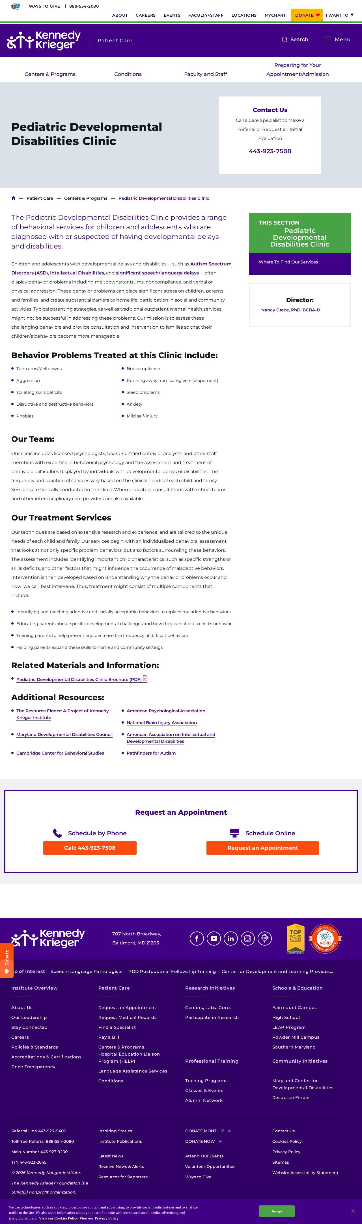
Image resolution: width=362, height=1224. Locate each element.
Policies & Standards (34, 1047)
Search (299, 40)
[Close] (353, 1211)
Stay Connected (29, 1027)
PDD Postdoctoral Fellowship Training (172, 971)
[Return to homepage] (44, 40)
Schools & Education (297, 988)
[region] (181, 1211)
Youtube (214, 938)
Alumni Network (204, 1100)
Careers (146, 15)
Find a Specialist (117, 1027)
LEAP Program (289, 1027)
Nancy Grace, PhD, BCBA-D (290, 310)
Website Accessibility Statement (305, 1172)
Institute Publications (120, 1141)
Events (172, 15)
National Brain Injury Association (162, 722)
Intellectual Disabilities (77, 273)
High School (286, 1017)
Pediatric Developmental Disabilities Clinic (299, 237)
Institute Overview (34, 988)
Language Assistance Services (133, 1071)
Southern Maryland (294, 1047)
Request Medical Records (127, 1017)
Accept (277, 1211)
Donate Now (200, 1141)
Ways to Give (44, 6)
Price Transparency (33, 1066)
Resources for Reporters (123, 1176)
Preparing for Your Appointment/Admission (297, 69)
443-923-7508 (270, 151)
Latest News (110, 1156)
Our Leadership (29, 1017)
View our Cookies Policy (58, 1218)
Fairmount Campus (294, 1007)
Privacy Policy (286, 1151)
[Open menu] (328, 38)
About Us (22, 1007)
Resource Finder (291, 1097)
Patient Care (40, 198)
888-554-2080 (84, 6)
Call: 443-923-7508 (90, 848)
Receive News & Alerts (121, 1166)
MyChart (275, 15)
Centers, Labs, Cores (208, 1007)
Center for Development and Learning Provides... (277, 971)
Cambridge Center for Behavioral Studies (60, 753)
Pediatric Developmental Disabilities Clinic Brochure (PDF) (79, 679)
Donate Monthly (204, 1130)
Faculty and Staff (205, 74)
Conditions (128, 74)
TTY (28, 1162)
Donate (304, 15)
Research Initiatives (210, 988)
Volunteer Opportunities (210, 1166)
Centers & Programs (50, 74)
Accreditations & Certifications (46, 1057)
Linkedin (231, 938)
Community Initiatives (300, 1061)
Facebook (197, 938)
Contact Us (283, 1130)
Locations (244, 15)
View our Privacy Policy (98, 1218)
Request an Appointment (262, 848)
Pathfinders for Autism (151, 753)
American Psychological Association (166, 710)
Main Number (39, 1151)
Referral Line (38, 1130)
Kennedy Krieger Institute (13, 198)
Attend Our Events (204, 1156)
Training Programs (206, 1080)
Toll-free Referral (42, 1141)
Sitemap (281, 1162)
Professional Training (211, 1061)
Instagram (248, 938)
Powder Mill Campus (296, 1037)
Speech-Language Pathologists (87, 971)
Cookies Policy (287, 1141)
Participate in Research (212, 1017)
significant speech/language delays (157, 273)
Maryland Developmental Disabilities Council (64, 734)
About (120, 15)
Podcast (265, 938)
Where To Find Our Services (288, 262)
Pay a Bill (108, 1037)
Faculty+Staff (205, 15)
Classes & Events (204, 1090)
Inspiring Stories (115, 1130)
